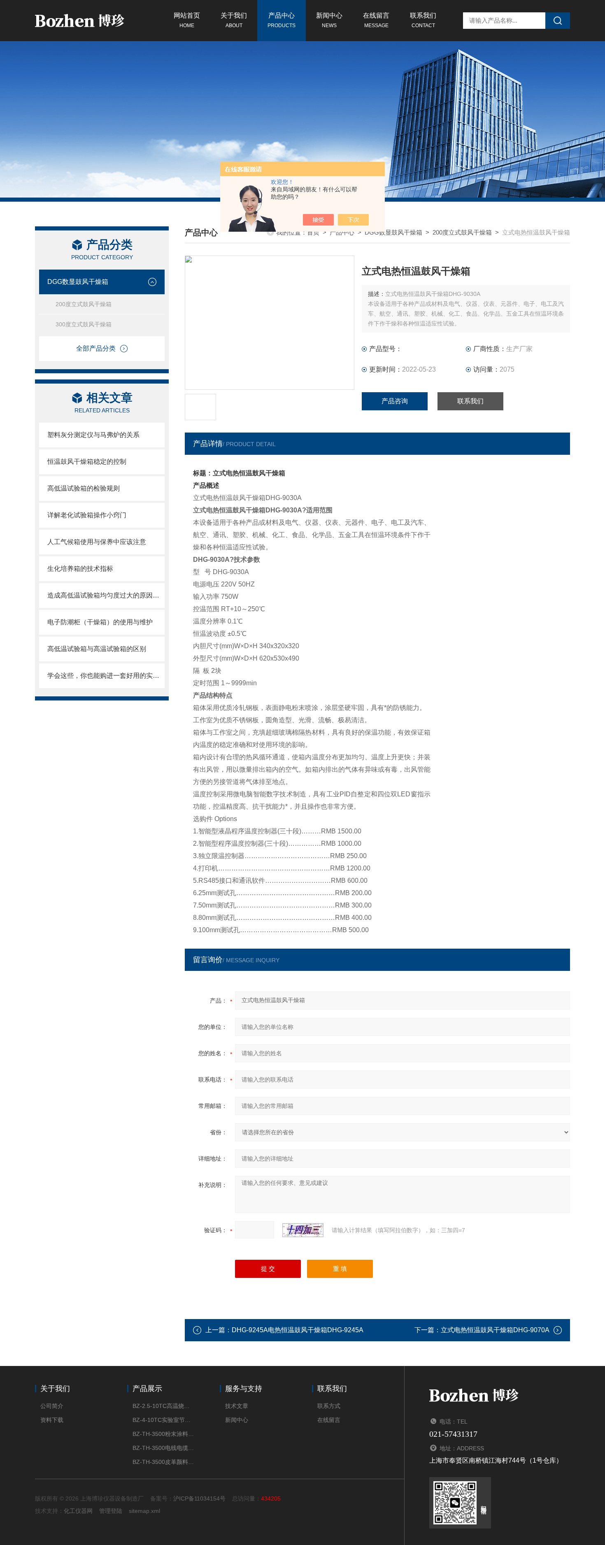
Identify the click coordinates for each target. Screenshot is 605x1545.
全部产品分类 (96, 348)
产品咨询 (395, 401)
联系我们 (423, 20)
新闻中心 (329, 20)
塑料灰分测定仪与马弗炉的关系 (93, 434)
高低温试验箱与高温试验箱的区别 (96, 648)
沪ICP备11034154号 (199, 1498)
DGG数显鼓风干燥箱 (77, 281)
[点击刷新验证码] (302, 1230)
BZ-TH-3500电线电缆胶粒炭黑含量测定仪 (164, 1448)
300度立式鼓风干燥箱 (84, 324)
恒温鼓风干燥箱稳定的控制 (86, 461)
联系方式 (328, 1406)
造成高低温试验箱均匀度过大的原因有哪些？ (106, 595)
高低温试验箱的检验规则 (83, 488)
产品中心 (282, 20)
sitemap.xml (144, 1511)
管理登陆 (110, 1511)
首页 (313, 232)
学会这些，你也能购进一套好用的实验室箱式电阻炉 (106, 675)
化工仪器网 (78, 1511)
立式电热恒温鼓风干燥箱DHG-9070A (495, 1329)
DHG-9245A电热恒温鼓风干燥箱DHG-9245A (297, 1329)
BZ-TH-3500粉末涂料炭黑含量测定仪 (164, 1434)
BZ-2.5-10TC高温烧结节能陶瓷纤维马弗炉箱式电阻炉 (164, 1406)
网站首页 (187, 20)
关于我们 (234, 20)
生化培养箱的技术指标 (80, 568)
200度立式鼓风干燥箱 (84, 304)
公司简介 (51, 1406)
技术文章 (236, 1406)
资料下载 (51, 1420)
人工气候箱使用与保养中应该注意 (96, 541)
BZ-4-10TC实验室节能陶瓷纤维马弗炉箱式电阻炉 (164, 1420)
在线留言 (376, 20)
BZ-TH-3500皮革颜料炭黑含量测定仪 (164, 1462)
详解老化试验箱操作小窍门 (86, 515)
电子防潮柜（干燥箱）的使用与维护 (100, 622)
